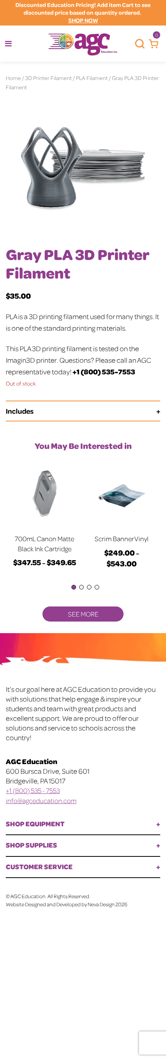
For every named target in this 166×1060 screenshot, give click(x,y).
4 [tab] (97, 587)
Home (13, 77)
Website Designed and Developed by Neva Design (60, 904)
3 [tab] (89, 587)
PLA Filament (92, 77)
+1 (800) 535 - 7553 (33, 790)
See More (83, 614)
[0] (151, 44)
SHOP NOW (83, 20)
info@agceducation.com (41, 800)
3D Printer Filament (48, 77)
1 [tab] (73, 587)
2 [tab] (81, 587)
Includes (20, 411)
